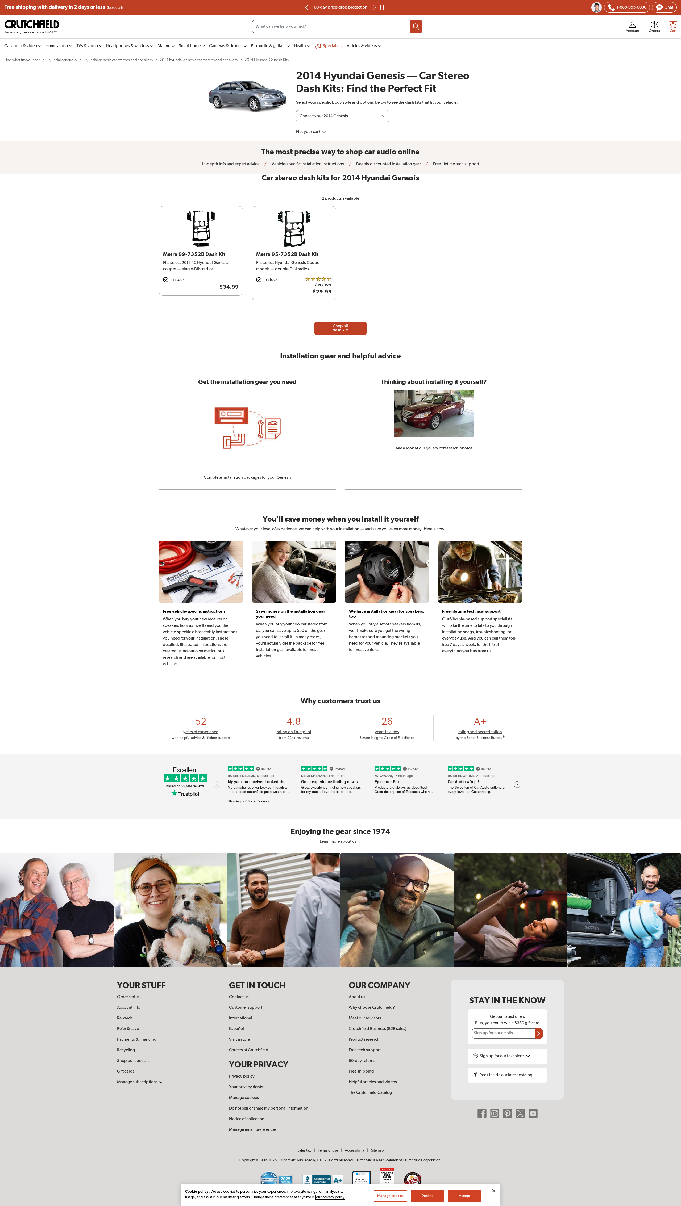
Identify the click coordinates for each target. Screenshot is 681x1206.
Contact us (239, 997)
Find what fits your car (22, 60)
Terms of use (328, 1150)
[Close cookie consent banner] (494, 1191)
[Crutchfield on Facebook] (482, 1113)
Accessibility (354, 1150)
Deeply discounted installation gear (388, 164)
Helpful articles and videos (373, 1082)
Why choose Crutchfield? (372, 1008)
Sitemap (377, 1150)
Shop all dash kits (341, 328)
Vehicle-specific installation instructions (307, 164)
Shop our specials (133, 1061)
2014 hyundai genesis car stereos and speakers (199, 60)
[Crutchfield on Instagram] (494, 1113)
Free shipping (63, 7)
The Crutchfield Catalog (370, 1093)
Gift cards (126, 1071)
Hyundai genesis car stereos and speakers (118, 60)
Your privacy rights (246, 1087)
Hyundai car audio (62, 60)
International (240, 1018)
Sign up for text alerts (502, 1056)
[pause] (382, 7)
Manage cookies (244, 1098)
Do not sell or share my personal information (268, 1108)
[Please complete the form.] (539, 1033)
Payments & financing (136, 1039)
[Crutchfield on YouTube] (533, 1113)
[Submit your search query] (416, 26)
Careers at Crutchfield (248, 1050)
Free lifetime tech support (455, 164)
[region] (340, 910)
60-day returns (340, 7)
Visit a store (239, 1039)
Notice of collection (246, 1119)
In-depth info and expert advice (230, 164)
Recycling (126, 1050)
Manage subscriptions (138, 1082)
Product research (364, 1039)
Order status (128, 997)
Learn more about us (338, 841)
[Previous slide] (306, 7)
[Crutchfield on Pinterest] (507, 1113)
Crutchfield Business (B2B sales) (377, 1029)
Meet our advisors (365, 1018)
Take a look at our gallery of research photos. (434, 448)
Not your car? (308, 132)
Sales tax (304, 1150)
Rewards (125, 1018)
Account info (128, 1008)
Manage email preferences (253, 1130)
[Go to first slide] (374, 7)
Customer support (245, 1008)
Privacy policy (242, 1076)
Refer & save (128, 1029)
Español (236, 1029)
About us (357, 997)
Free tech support (365, 1050)
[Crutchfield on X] (520, 1113)
